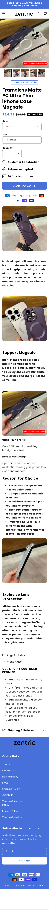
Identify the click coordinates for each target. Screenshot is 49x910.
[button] (3, 13)
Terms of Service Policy (12, 803)
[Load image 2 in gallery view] (16, 73)
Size (4, 134)
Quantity (7, 148)
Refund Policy (10, 776)
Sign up (24, 860)
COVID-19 (7, 795)
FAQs (5, 782)
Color (5, 121)
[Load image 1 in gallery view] (7, 73)
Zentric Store (19, 885)
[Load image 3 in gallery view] (25, 73)
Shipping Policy (11, 789)
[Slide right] (47, 73)
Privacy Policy (10, 811)
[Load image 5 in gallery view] (42, 73)
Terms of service (12, 817)
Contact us (9, 770)
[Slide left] (2, 73)
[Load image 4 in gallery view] (33, 73)
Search (6, 764)
